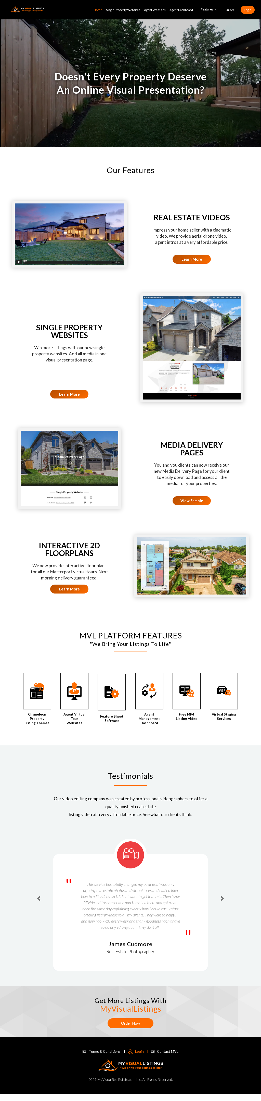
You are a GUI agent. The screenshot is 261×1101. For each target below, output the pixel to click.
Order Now (130, 1023)
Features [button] (207, 9)
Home (98, 10)
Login (247, 10)
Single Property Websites (123, 10)
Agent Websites (155, 10)
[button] (39, 898)
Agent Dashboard (181, 10)
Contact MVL (167, 1051)
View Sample (191, 500)
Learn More (191, 259)
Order (230, 10)
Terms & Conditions (107, 1051)
